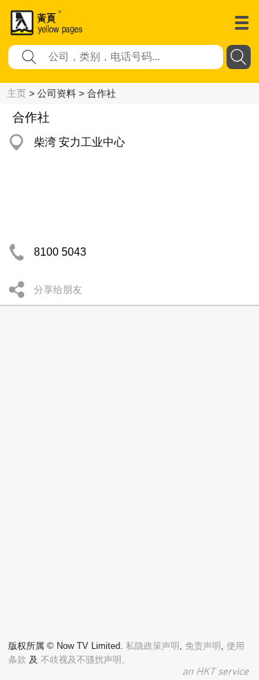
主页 (16, 93)
